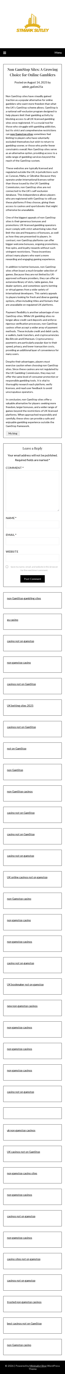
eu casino (12, 619)
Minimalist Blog (38, 1365)
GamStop (29, 834)
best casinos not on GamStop (24, 1323)
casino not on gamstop (20, 641)
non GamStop (15, 770)
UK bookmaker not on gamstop (25, 984)
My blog (12, 433)
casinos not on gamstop (21, 1216)
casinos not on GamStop (21, 684)
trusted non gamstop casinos (24, 1302)
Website (12, 551)
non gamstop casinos (19, 941)
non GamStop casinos (20, 791)
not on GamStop (16, 748)
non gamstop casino (19, 662)
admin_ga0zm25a (32, 86)
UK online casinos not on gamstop (27, 877)
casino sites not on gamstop (23, 1259)
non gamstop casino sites (22, 1173)
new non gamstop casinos (22, 1006)
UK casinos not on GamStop (23, 1151)
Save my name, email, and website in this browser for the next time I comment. (34, 568)
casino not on (15, 834)
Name (11, 518)
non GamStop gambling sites (24, 598)
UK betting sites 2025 (20, 705)
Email (11, 534)
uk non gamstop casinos (21, 1130)
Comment (15, 467)
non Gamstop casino (19, 898)
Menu (58, 52)
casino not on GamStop (21, 812)
